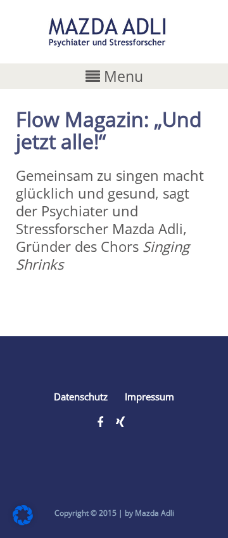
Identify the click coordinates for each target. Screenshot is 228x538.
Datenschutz (81, 396)
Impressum (149, 396)
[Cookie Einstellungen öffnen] (23, 519)
